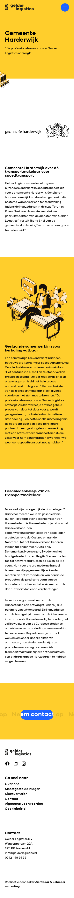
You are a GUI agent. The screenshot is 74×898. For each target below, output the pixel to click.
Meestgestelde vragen (22, 789)
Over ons (12, 784)
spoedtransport (48, 187)
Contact (11, 799)
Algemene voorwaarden (24, 804)
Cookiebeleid (15, 809)
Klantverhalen (16, 794)
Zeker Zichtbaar (38, 882)
